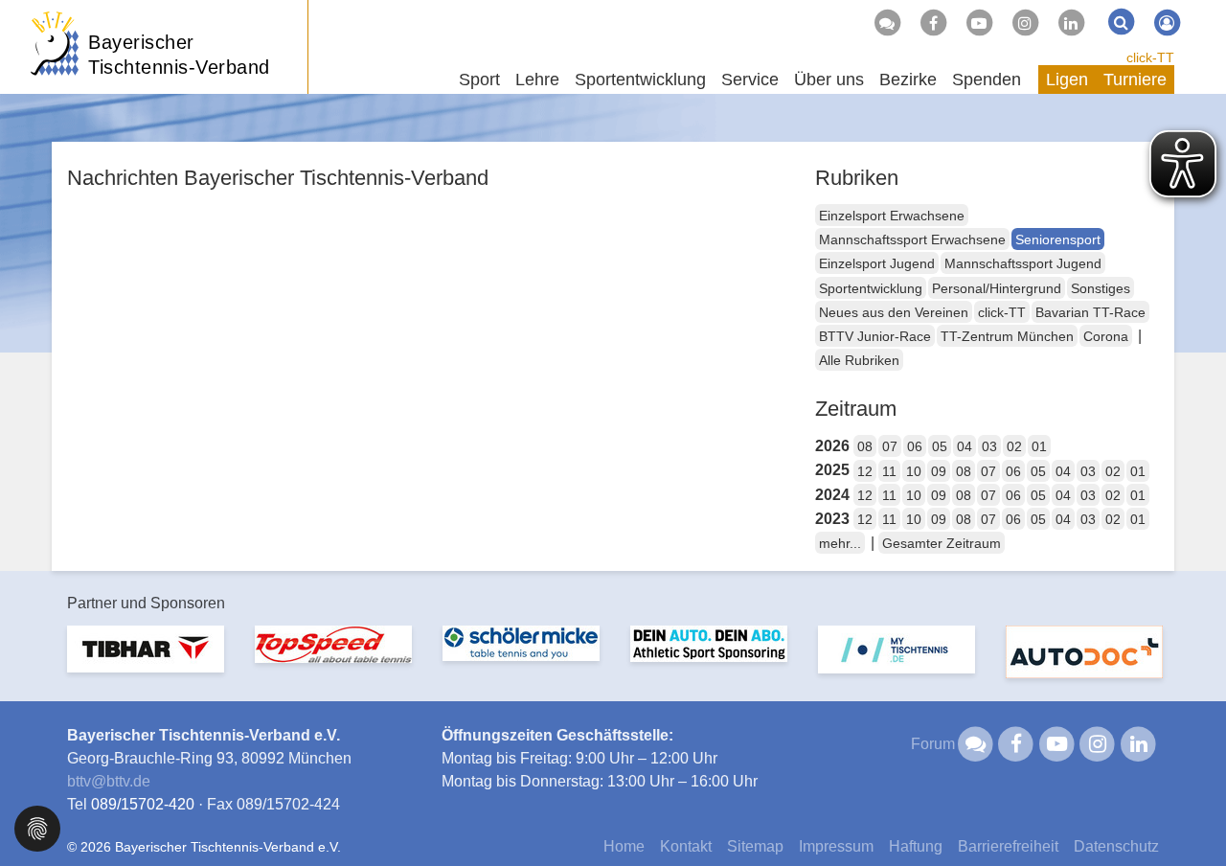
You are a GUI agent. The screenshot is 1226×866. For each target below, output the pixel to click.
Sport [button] (479, 79)
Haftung (915, 846)
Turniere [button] (1135, 79)
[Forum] (887, 23)
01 (1039, 446)
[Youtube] (979, 23)
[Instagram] (1025, 23)
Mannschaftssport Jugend (1022, 263)
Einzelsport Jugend (877, 263)
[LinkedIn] (1071, 23)
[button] (37, 827)
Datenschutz (1116, 846)
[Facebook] (933, 23)
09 (938, 471)
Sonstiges (1100, 288)
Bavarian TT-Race (1090, 312)
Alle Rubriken (859, 360)
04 (964, 446)
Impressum (836, 846)
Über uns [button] (829, 79)
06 (914, 446)
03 (989, 446)
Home (624, 846)
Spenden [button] (986, 79)
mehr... (840, 543)
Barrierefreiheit (1008, 846)
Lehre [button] (537, 79)
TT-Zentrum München (1007, 336)
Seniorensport (1058, 239)
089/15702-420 (142, 804)
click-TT (1150, 57)
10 (913, 471)
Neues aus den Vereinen (893, 312)
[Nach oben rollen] (1188, 812)
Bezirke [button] (908, 79)
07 (889, 446)
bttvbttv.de (108, 781)
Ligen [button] (1067, 79)
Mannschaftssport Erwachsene (912, 239)
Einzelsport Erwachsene (892, 215)
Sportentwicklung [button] (640, 79)
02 (1014, 446)
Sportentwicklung (870, 288)
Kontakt (686, 846)
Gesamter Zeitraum (941, 543)
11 (889, 471)
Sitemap (755, 846)
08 (865, 446)
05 (939, 446)
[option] (145, 660)
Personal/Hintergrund (996, 288)
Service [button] (750, 79)
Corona (1105, 336)
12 (865, 471)
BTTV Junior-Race (875, 336)
